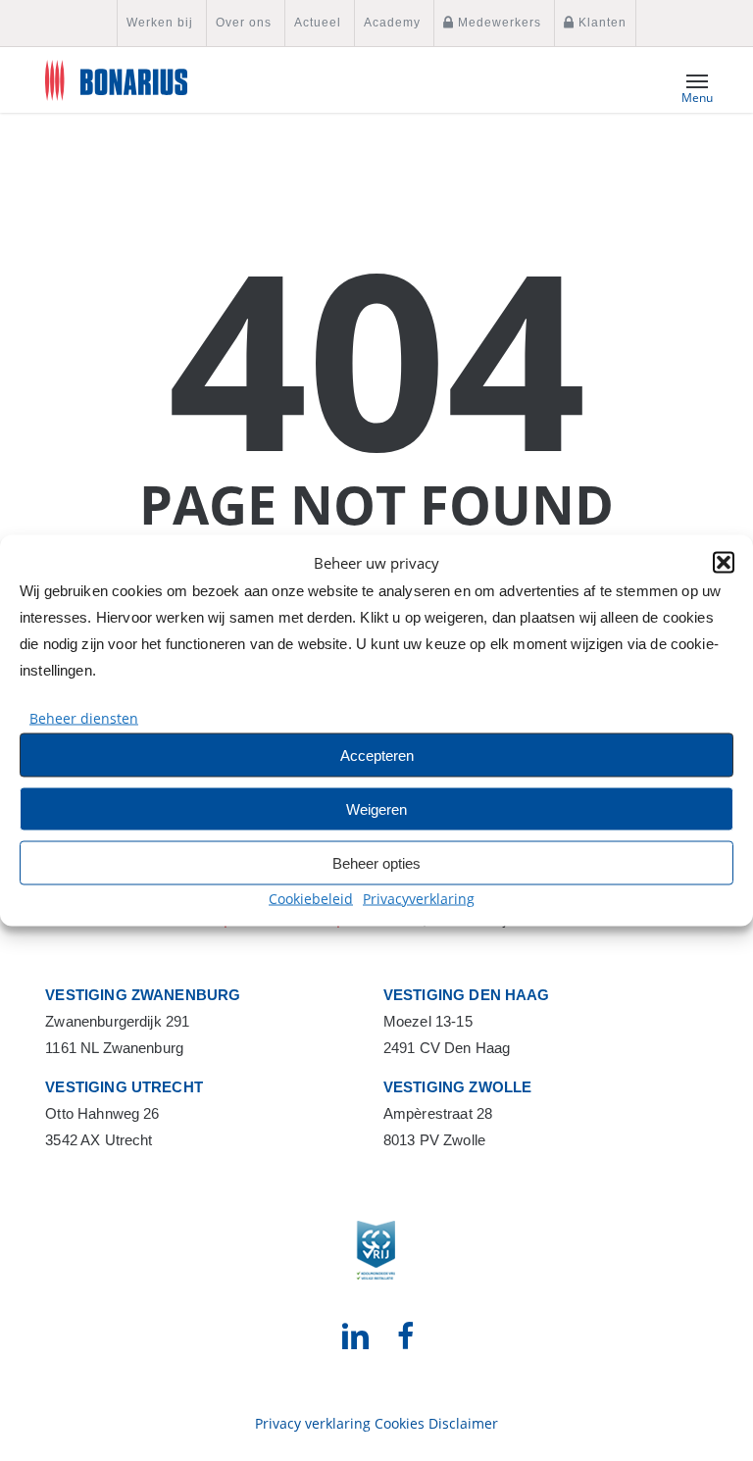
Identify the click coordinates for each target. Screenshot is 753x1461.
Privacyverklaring (419, 898)
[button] (723, 563)
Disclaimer (463, 1423)
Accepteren (377, 754)
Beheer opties (376, 862)
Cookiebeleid (311, 898)
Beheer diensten (83, 718)
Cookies (400, 1423)
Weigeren (376, 808)
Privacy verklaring (313, 1423)
